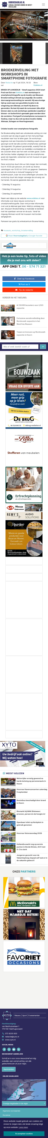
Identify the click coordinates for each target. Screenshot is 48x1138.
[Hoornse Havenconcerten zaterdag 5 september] (8, 793)
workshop (16, 230)
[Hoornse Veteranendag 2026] (8, 837)
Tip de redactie (26, 290)
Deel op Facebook (25, 278)
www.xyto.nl (10, 1040)
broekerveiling (27, 230)
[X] (9, 1049)
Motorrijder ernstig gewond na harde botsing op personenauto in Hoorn (31, 781)
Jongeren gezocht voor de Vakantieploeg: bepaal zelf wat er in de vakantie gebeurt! (32, 857)
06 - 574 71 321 (34, 266)
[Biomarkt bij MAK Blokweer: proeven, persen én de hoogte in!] (8, 815)
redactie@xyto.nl (12, 1037)
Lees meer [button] (23, 1127)
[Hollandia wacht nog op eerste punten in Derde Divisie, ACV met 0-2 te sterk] (8, 848)
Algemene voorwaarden (11, 1111)
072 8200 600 (11, 1033)
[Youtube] (14, 1049)
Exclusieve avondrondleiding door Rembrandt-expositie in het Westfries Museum (31, 321)
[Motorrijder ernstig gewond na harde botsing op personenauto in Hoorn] (8, 782)
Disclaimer (6, 1115)
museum (7, 230)
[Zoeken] (43, 346)
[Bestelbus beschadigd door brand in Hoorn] (8, 804)
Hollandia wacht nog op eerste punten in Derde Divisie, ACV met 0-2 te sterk (31, 846)
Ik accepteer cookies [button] (24, 1134)
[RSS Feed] (18, 1049)
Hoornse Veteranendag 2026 (29, 833)
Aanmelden (9, 1069)
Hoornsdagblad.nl (16, 2)
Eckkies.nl (38, 85)
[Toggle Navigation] (43, 4)
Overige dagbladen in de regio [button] (15, 1103)
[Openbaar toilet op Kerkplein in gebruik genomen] (8, 826)
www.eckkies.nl (33, 198)
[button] (1, 53)
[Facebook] (4, 1049)
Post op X (25, 284)
